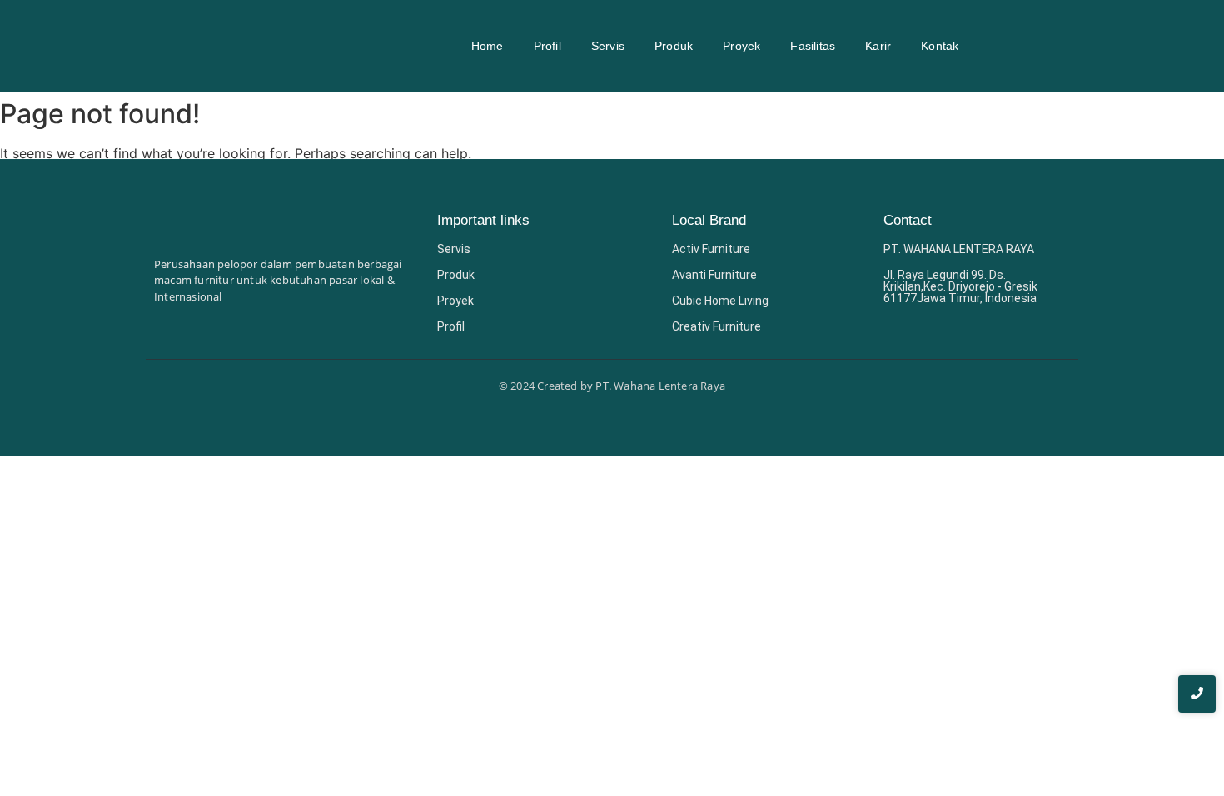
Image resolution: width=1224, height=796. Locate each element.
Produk (673, 45)
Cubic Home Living (720, 300)
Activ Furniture (711, 249)
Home (487, 45)
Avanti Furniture (714, 274)
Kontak (939, 45)
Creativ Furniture (716, 326)
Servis (607, 45)
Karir (878, 45)
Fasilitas (812, 45)
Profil (547, 45)
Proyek (741, 45)
